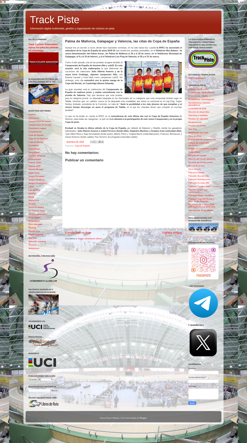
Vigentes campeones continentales (197, 191)
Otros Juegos (34, 217)
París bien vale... (36, 224)
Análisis (31, 114)
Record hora (34, 231)
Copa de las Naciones (38, 139)
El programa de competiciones (202, 139)
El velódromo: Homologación (201, 99)
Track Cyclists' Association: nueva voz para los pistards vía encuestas (43, 47)
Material (32, 193)
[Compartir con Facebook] (99, 141)
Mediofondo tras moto (198, 133)
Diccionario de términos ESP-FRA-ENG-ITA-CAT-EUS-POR (201, 206)
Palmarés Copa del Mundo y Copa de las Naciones (201, 200)
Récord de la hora (196, 166)
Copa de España (82, 146)
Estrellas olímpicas (36, 156)
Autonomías (33, 118)
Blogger (143, 418)
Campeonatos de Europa (39, 125)
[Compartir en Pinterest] (102, 141)
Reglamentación (35, 235)
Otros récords (194, 169)
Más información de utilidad (200, 210)
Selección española (37, 241)
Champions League (37, 128)
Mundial (32, 204)
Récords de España (197, 155)
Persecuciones (195, 122)
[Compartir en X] (97, 141)
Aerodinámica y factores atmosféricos (199, 104)
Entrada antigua (172, 232)
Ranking (32, 228)
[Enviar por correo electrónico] (91, 141)
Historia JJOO (34, 163)
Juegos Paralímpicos (37, 183)
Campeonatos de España (39, 121)
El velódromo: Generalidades (201, 92)
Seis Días (32, 238)
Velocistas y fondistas (198, 115)
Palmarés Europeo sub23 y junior (203, 186)
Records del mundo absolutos (201, 159)
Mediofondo (33, 200)
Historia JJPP (34, 166)
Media (31, 197)
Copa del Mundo (35, 142)
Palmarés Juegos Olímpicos (201, 195)
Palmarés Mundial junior (199, 179)
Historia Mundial (35, 169)
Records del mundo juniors (200, 162)
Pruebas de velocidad (198, 119)
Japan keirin (33, 173)
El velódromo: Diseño (198, 96)
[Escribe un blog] (94, 141)
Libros (31, 187)
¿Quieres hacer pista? (198, 89)
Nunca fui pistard (36, 207)
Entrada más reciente (78, 232)
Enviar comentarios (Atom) (90, 239)
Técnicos (32, 245)
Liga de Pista (34, 190)
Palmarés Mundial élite (198, 176)
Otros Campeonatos (37, 214)
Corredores (33, 145)
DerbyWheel (34, 152)
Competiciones (35, 132)
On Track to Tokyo (36, 211)
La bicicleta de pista (197, 108)
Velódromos (33, 248)
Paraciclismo (34, 221)
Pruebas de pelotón (197, 126)
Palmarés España (196, 172)
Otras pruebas (194, 136)
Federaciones (34, 159)
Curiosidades (34, 149)
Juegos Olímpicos (36, 180)
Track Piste (54, 19)
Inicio (127, 232)
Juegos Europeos (36, 176)
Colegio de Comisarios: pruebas (202, 149)
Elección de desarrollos (198, 112)
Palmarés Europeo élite (199, 183)
